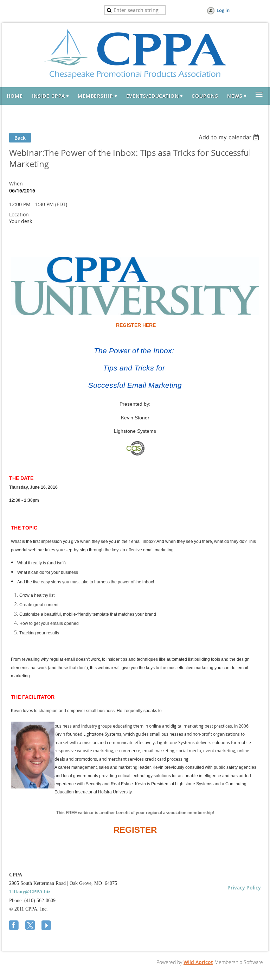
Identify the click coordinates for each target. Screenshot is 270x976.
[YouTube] (47, 926)
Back (20, 137)
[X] (31, 926)
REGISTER (135, 830)
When (16, 183)
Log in (223, 10)
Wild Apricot (198, 962)
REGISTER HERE (136, 325)
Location (19, 214)
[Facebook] (14, 926)
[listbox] (230, 137)
